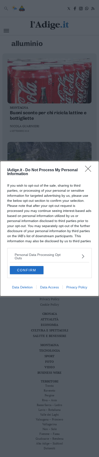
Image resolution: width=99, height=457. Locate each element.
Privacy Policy (76, 287)
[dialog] (49, 228)
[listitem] (49, 256)
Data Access (49, 287)
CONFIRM (26, 270)
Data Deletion (22, 287)
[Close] (89, 170)
